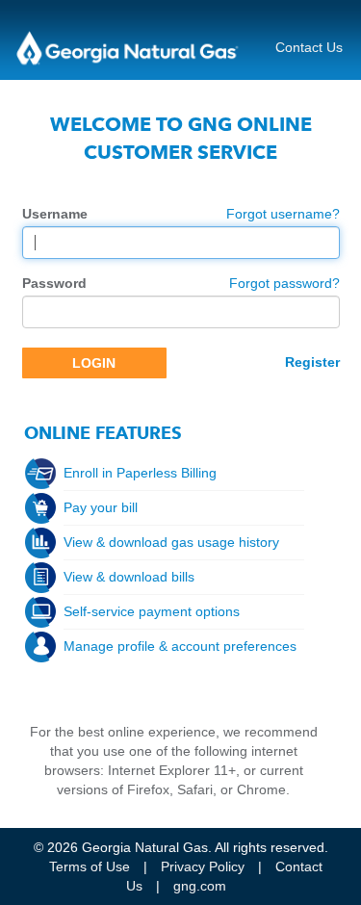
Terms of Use (89, 866)
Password (54, 283)
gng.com (199, 885)
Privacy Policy (203, 866)
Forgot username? (283, 213)
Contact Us (309, 47)
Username (55, 213)
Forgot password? (284, 283)
